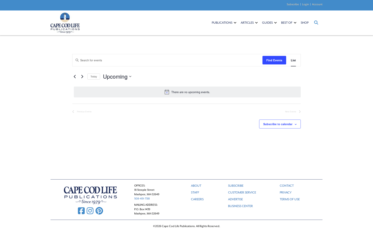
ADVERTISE (235, 199)
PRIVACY (286, 192)
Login (305, 4)
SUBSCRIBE (235, 185)
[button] (235, 22)
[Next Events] (82, 76)
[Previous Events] (74, 76)
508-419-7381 (142, 198)
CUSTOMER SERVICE (242, 192)
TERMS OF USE (290, 199)
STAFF (195, 192)
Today (94, 76)
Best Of (286, 22)
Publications (222, 22)
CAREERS (197, 199)
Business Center (240, 206)
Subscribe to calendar (277, 124)
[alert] (187, 92)
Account (317, 4)
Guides (267, 22)
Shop (305, 22)
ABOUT (196, 185)
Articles (247, 22)
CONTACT (287, 185)
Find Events (274, 60)
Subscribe (293, 4)
